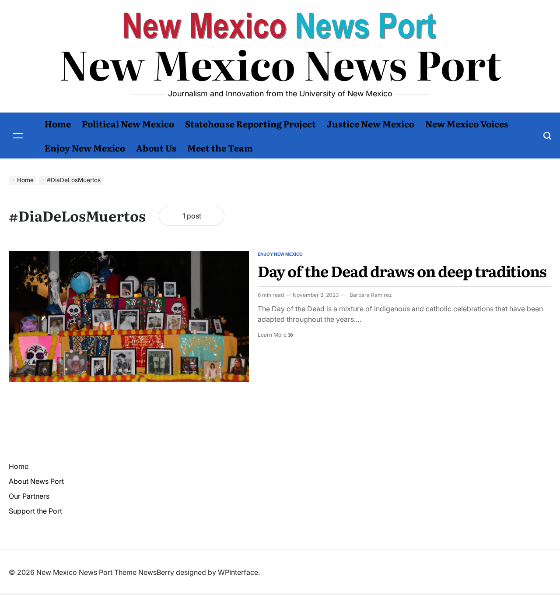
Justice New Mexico (370, 123)
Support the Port (35, 511)
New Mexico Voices (466, 123)
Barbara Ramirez (371, 295)
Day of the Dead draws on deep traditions (402, 271)
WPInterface (238, 572)
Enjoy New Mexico (85, 147)
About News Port (36, 481)
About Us (156, 147)
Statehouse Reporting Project (250, 123)
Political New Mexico (128, 123)
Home (58, 123)
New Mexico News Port (280, 63)
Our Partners (29, 496)
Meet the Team (220, 147)
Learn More (276, 335)
